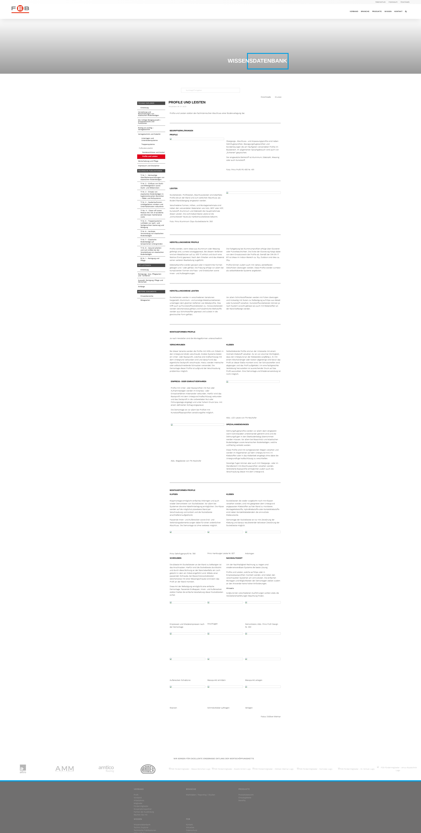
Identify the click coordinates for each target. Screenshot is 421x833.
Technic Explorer (141, 827)
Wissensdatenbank (142, 824)
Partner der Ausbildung (144, 812)
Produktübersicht (246, 795)
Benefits (242, 800)
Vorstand (138, 797)
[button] (406, 11)
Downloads (266, 97)
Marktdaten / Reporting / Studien (200, 795)
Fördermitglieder (141, 806)
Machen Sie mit (140, 815)
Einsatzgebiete (244, 797)
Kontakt (189, 824)
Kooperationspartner (143, 809)
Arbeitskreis (139, 800)
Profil (136, 795)
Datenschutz (191, 830)
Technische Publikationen (145, 830)
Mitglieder (138, 803)
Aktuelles (190, 827)
